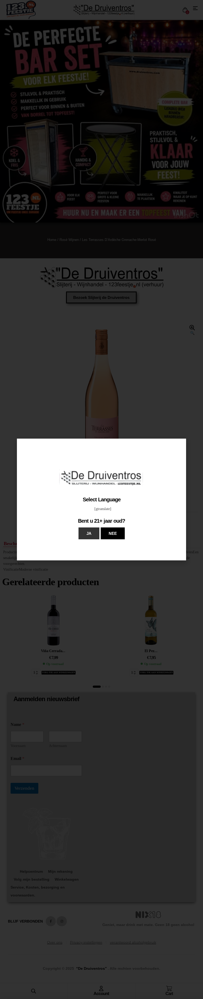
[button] (89, 533)
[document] (101, 499)
